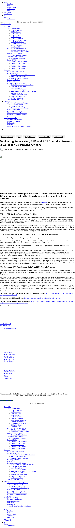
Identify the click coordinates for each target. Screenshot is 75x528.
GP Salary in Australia (13, 460)
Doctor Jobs (7, 407)
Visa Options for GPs (17, 473)
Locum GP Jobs (12, 440)
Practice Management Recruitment (17, 494)
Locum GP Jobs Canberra (18, 448)
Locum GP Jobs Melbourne (19, 441)
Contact (6, 376)
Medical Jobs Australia (17, 421)
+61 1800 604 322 (5, 324)
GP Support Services (13, 453)
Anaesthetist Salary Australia (19, 438)
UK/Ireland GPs (58, 137)
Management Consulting (11, 498)
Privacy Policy (8, 378)
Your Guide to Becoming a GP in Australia (23, 471)
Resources (7, 450)
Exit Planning (11, 502)
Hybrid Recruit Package (18, 486)
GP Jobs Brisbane (9, 357)
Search (40, 22)
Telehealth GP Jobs (16, 425)
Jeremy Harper (7, 149)
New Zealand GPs (44, 137)
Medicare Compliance (13, 501)
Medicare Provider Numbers (19, 474)
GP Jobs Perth (8, 353)
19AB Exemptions (16, 468)
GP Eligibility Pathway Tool (15, 451)
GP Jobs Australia (9, 370)
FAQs (5, 375)
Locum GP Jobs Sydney (18, 443)
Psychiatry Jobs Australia (14, 433)
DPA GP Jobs (11, 461)
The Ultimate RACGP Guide (15, 479)
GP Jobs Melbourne (9, 354)
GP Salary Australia (9, 372)
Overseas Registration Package (20, 488)
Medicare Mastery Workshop (19, 458)
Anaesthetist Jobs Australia (15, 436)
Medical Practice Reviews (14, 499)
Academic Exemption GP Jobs (20, 431)
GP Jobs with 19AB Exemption (16, 428)
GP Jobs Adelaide (9, 359)
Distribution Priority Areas (18, 466)
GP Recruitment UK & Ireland (16, 491)
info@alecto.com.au (10, 328)
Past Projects (11, 504)
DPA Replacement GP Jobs (19, 430)
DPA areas (44, 202)
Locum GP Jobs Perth (17, 445)
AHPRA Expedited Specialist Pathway (22, 464)
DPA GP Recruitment (13, 489)
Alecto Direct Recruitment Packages (17, 483)
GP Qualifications (30, 137)
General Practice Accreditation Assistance (23, 455)
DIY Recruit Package (17, 484)
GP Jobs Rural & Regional (18, 420)
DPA (19, 137)
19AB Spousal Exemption (18, 469)
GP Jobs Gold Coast (17, 418)
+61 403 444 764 (5, 325)
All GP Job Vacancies (13, 408)
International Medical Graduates (16, 463)
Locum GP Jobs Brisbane (18, 446)
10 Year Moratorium (17, 478)
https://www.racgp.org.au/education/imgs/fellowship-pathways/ (42, 298)
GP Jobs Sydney (8, 356)
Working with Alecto (7, 137)
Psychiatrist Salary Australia (19, 435)
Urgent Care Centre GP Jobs (19, 423)
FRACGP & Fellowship (18, 476)
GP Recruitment (8, 373)
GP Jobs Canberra (9, 361)
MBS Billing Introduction (18, 456)
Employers (7, 481)
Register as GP (15, 426)
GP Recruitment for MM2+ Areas (17, 493)
